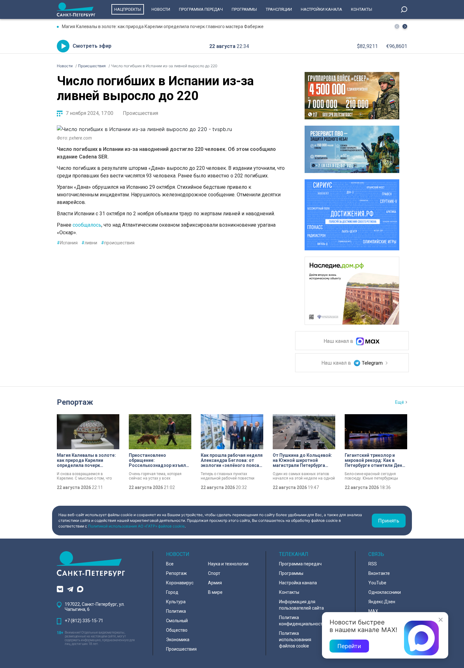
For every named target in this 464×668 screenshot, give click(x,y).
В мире (215, 592)
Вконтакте (379, 573)
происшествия (117, 242)
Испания (67, 242)
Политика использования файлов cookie (295, 639)
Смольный (177, 620)
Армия (215, 582)
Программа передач (201, 9)
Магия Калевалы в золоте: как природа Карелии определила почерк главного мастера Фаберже (163, 26)
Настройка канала (298, 582)
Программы (244, 9)
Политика (176, 611)
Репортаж (75, 402)
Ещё (399, 402)
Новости (161, 9)
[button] (404, 26)
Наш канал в (339, 341)
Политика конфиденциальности (302, 620)
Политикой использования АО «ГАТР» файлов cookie (136, 526)
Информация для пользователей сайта (301, 605)
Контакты (361, 9)
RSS (372, 563)
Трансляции (279, 9)
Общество (176, 630)
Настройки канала (321, 9)
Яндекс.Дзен (381, 601)
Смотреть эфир (92, 46)
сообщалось (87, 225)
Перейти (349, 646)
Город (172, 592)
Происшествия (140, 113)
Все (170, 563)
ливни (89, 242)
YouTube (377, 582)
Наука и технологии (228, 563)
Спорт (214, 573)
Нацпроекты (127, 9)
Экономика (177, 639)
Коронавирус (179, 582)
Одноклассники (384, 592)
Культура (176, 601)
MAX (373, 611)
